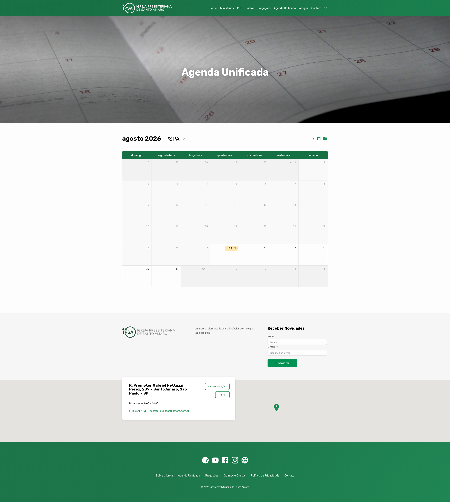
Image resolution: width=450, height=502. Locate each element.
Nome (271, 336)
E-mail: (271, 346)
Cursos (250, 8)
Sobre (213, 8)
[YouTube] (215, 460)
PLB (239, 8)
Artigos (303, 8)
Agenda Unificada (285, 8)
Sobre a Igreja (164, 475)
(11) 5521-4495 (137, 410)
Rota (222, 395)
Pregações (264, 8)
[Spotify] (205, 460)
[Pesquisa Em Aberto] (326, 8)
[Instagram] (235, 460)
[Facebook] (225, 460)
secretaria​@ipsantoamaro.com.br (169, 410)
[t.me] (245, 460)
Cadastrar (282, 363)
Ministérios (227, 8)
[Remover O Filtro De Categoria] (184, 138)
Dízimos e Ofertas (234, 475)
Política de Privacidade (265, 475)
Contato (316, 8)
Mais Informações (217, 386)
